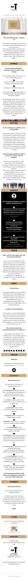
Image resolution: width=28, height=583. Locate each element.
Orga (20, 15)
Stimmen (13, 17)
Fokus (16, 15)
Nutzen (9, 15)
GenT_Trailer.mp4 (19, 365)
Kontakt (21, 17)
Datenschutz (11, 576)
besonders (8, 17)
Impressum (17, 576)
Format (5, 15)
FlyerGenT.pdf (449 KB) (14, 532)
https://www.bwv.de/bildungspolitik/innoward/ (14, 231)
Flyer (17, 17)
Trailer (23, 15)
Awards (13, 15)
